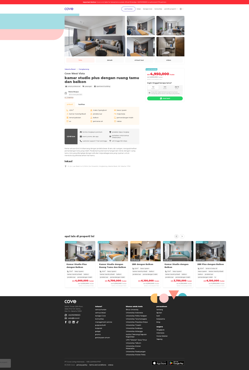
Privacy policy (82, 365)
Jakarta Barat (70, 69)
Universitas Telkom (133, 343)
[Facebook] (66, 322)
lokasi (139, 9)
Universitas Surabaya (134, 328)
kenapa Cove (147, 9)
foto (80, 60)
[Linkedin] (73, 322)
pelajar (98, 331)
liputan (159, 313)
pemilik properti (170, 9)
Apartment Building (103, 86)
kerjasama (161, 319)
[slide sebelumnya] (176, 236)
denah (109, 60)
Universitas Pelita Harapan (136, 316)
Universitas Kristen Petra (135, 355)
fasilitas (81, 104)
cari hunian (128, 9)
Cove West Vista (75, 73)
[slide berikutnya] (182, 236)
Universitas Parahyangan (136, 352)
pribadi (70, 104)
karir (158, 316)
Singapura (160, 330)
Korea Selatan (162, 336)
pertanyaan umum (102, 338)
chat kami (166, 98)
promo (98, 334)
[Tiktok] (77, 322)
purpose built (100, 325)
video (168, 60)
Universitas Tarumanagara (136, 319)
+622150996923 (74, 315)
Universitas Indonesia (134, 313)
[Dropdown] (181, 9)
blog (158, 322)
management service (103, 322)
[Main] (69, 9)
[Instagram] (69, 322)
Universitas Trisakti (133, 325)
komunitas (158, 9)
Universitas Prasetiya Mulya (137, 322)
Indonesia (160, 333)
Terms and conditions (97, 365)
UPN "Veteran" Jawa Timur (136, 340)
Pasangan (88, 86)
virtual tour (139, 60)
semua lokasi (100, 313)
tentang (160, 310)
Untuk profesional (74, 86)
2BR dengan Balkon (142, 264)
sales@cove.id (73, 318)
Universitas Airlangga (134, 331)
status (110, 365)
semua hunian (100, 310)
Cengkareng (84, 69)
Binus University (132, 310)
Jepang (159, 339)
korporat (98, 328)
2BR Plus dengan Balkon (210, 264)
